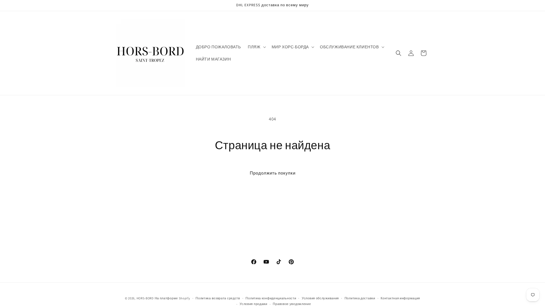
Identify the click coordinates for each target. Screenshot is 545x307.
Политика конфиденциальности (271, 298)
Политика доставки (360, 298)
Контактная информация (400, 298)
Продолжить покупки (272, 173)
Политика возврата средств (218, 298)
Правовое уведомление (292, 304)
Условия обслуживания (320, 298)
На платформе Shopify (172, 298)
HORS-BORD (145, 298)
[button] (256, 47)
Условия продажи (253, 304)
